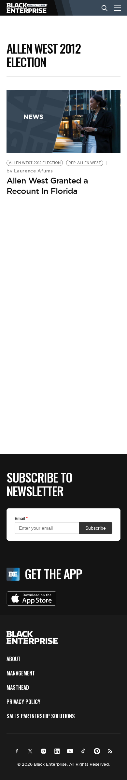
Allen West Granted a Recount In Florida (47, 185)
